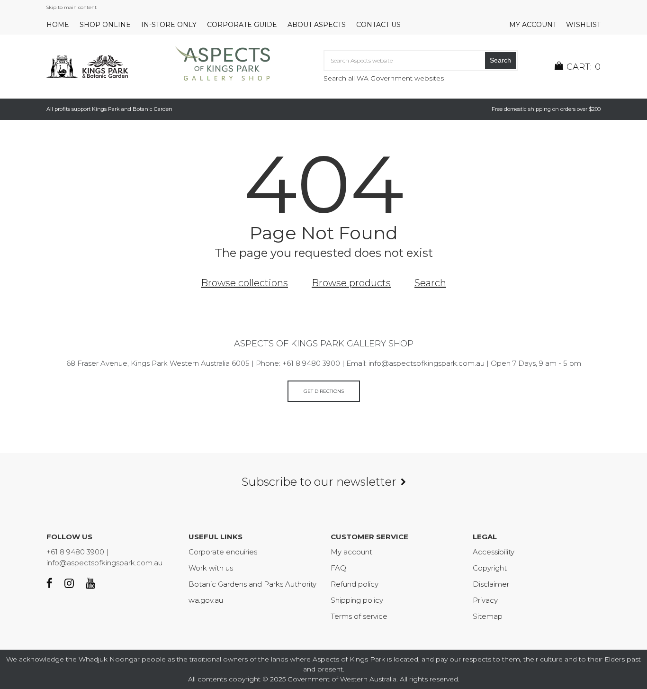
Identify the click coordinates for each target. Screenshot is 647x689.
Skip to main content (71, 7)
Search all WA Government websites (384, 78)
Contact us (378, 24)
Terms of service (359, 616)
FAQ (338, 567)
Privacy (485, 600)
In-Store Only (169, 24)
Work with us (211, 567)
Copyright (490, 567)
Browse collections (244, 283)
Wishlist (583, 24)
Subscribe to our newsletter (319, 482)
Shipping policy (357, 600)
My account (533, 24)
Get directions (324, 391)
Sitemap (488, 616)
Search (500, 60)
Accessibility (493, 551)
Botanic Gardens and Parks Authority (252, 584)
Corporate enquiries (223, 551)
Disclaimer (491, 584)
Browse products (351, 283)
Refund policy (354, 584)
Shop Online (105, 24)
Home (57, 24)
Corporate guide (242, 24)
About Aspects (317, 24)
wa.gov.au (206, 600)
